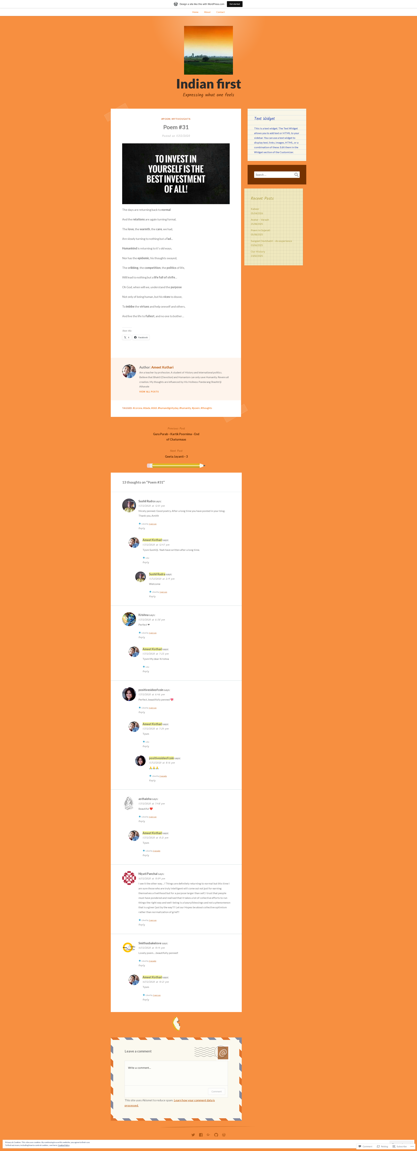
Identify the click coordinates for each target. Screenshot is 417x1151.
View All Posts (149, 391)
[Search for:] (277, 174)
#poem (165, 118)
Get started (235, 4)
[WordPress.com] (224, 1134)
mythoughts (181, 118)
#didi (154, 407)
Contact (220, 12)
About (207, 12)
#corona (137, 407)
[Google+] (208, 1134)
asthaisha (144, 799)
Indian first (208, 83)
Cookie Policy (64, 1145)
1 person (153, 524)
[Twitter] (193, 1134)
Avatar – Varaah (260, 219)
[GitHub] (216, 1134)
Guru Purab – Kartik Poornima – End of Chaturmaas (176, 433)
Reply (141, 528)
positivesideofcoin (150, 690)
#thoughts (206, 407)
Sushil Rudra (146, 501)
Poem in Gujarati (260, 230)
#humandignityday (168, 407)
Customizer (286, 152)
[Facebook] (201, 1134)
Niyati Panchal (148, 874)
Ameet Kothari (162, 367)
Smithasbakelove (149, 943)
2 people (163, 776)
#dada (146, 407)
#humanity (185, 407)
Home (195, 12)
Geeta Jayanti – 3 (176, 453)
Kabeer (255, 208)
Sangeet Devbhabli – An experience (271, 240)
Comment (216, 1091)
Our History (258, 251)
